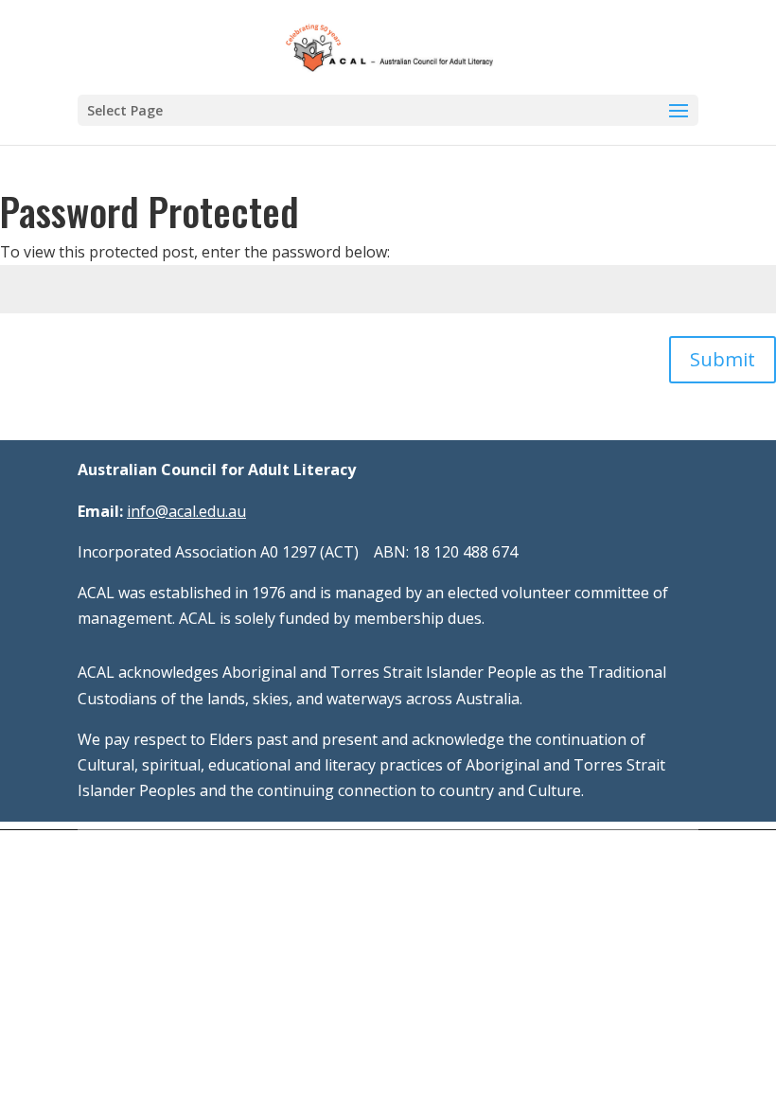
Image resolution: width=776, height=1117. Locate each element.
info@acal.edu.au (186, 511)
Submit (722, 359)
